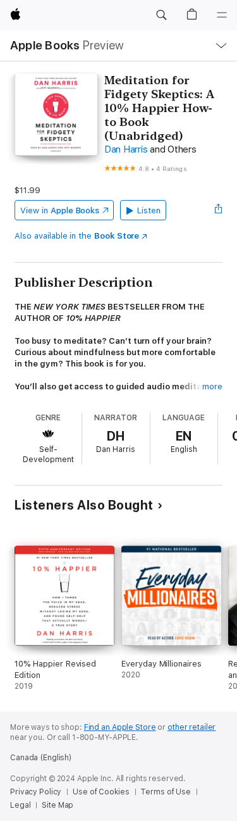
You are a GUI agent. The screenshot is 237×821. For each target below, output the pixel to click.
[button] (161, 15)
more (212, 386)
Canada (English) (40, 757)
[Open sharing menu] (218, 210)
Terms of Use (165, 791)
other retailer (191, 727)
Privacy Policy (35, 791)
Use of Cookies (101, 791)
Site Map (57, 805)
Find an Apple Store (120, 727)
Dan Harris (126, 149)
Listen (149, 210)
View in (59, 210)
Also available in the (77, 236)
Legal (20, 805)
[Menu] (222, 15)
